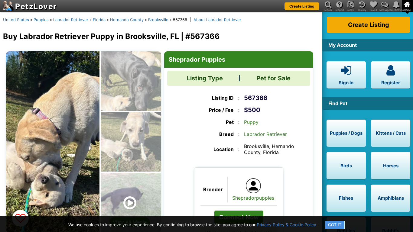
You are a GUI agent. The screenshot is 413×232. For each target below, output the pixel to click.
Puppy (251, 122)
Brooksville (158, 19)
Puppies (41, 19)
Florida (99, 19)
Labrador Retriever (70, 19)
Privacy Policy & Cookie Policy (286, 224)
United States (16, 19)
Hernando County (127, 19)
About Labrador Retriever (217, 19)
